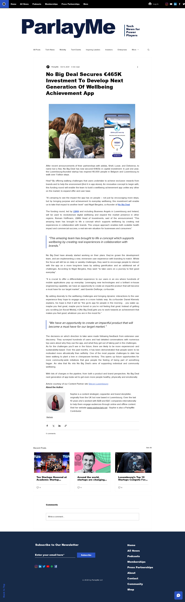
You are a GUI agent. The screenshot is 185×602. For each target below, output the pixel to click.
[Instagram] (166, 4)
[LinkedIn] (175, 4)
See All (149, 448)
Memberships (136, 561)
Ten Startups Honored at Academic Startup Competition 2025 (51, 478)
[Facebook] (55, 566)
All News (133, 550)
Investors (109, 50)
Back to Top (4, 591)
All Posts (36, 50)
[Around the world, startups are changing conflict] (92, 462)
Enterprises (122, 50)
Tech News (50, 50)
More (134, 50)
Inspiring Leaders (93, 50)
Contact (132, 578)
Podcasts (133, 556)
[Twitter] (44, 566)
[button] (148, 50)
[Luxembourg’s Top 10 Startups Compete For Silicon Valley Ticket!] (133, 462)
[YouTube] (47, 566)
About (131, 572)
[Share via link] (65, 426)
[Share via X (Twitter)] (53, 426)
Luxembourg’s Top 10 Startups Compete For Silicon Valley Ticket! (131, 478)
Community (135, 584)
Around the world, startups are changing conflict (91, 478)
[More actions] (137, 66)
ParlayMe (68, 26)
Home (131, 545)
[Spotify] (51, 566)
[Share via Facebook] (47, 426)
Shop (130, 589)
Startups (49, 417)
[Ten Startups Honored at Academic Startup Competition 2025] (51, 462)
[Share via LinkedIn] (59, 426)
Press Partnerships (140, 567)
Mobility (63, 50)
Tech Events (76, 50)
